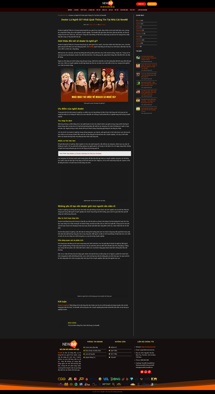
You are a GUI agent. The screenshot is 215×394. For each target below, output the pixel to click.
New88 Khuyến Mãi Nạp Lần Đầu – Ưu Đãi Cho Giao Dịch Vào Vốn (148, 101)
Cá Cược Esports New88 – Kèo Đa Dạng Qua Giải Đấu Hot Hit (148, 75)
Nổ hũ (98, 10)
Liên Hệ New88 (142, 10)
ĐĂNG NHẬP (152, 4)
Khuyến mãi (124, 10)
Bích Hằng (102, 24)
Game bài (92, 10)
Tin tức (132, 10)
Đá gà (111, 10)
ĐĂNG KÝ (141, 4)
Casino (76, 10)
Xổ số (116, 10)
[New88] (107, 4)
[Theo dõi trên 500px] (145, 372)
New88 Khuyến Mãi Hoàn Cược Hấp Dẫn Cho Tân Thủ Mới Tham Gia (149, 92)
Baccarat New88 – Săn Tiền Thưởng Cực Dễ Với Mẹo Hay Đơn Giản (149, 83)
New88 (70, 10)
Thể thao (83, 10)
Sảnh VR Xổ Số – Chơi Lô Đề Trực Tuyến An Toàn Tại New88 (149, 66)
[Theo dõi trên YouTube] (142, 372)
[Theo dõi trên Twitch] (149, 372)
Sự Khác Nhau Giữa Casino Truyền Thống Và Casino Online (148, 58)
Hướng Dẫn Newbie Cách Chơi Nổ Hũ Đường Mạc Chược (149, 109)
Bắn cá (104, 10)
